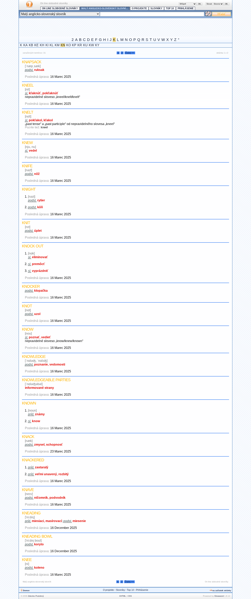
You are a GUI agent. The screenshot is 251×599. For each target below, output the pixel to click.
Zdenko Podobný (36, 596)
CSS (130, 596)
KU (85, 45)
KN (63, 45)
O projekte (139, 8)
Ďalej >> (129, 53)
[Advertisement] (90, 27)
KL (52, 45)
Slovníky (156, 8)
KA (25, 45)
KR (79, 45)
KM (57, 45)
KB (31, 45)
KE (36, 45)
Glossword (219, 596)
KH (42, 45)
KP (74, 45)
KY (97, 45)
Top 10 (170, 8)
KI (46, 45)
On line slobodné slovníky (60, 8)
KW (91, 45)
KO (68, 45)
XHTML (122, 596)
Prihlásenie (186, 8)
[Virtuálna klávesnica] (208, 15)
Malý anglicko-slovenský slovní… (104, 8)
